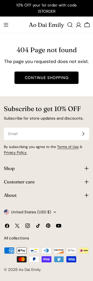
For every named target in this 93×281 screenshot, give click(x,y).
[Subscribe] (83, 133)
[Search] (70, 25)
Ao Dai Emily (46, 24)
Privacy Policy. (15, 152)
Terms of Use (68, 147)
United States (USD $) (31, 212)
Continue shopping (46, 77)
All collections (16, 238)
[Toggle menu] (6, 25)
